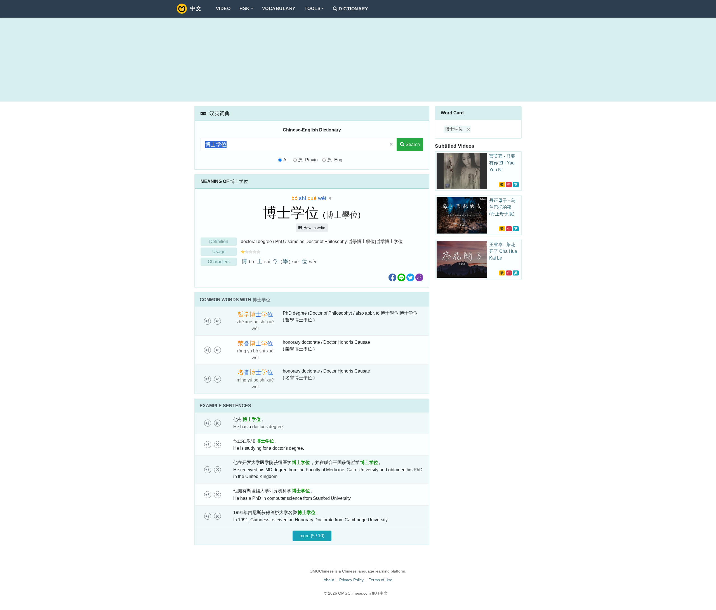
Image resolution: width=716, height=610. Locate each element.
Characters (219, 261)
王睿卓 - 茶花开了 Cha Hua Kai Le (503, 251)
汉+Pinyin (308, 159)
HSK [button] (244, 8)
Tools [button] (313, 8)
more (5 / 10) (312, 535)
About (329, 580)
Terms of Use (380, 580)
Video (223, 8)
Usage (218, 251)
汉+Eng (334, 159)
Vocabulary (279, 8)
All (286, 159)
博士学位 (454, 129)
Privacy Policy (351, 580)
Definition (218, 241)
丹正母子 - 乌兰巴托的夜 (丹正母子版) (502, 207)
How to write (313, 227)
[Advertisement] (358, 59)
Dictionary (353, 8)
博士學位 (342, 214)
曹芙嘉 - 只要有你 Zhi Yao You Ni (502, 163)
